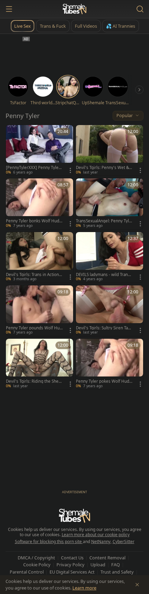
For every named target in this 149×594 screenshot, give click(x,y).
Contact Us (72, 558)
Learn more (84, 588)
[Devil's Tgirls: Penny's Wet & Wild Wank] (109, 150)
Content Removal (107, 558)
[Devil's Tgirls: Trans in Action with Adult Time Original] (39, 257)
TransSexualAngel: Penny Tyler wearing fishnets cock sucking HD (103, 221)
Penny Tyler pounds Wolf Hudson (34, 328)
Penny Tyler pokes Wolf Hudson (103, 381)
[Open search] (140, 9)
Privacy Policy (70, 564)
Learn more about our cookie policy (96, 535)
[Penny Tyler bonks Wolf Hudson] (39, 203)
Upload (97, 564)
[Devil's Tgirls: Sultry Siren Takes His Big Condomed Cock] (109, 310)
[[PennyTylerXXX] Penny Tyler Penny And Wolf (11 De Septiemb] (39, 150)
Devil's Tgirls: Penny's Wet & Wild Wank (102, 168)
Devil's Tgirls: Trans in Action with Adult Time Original (32, 275)
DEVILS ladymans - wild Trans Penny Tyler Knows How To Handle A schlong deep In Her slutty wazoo (104, 275)
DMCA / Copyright (36, 558)
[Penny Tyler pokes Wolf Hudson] (109, 364)
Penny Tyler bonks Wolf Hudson (33, 221)
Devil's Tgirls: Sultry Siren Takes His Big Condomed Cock (104, 328)
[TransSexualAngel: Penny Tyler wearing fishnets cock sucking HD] (109, 203)
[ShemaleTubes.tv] (74, 9)
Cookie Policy (37, 564)
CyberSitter (123, 541)
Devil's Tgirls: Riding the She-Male (33, 381)
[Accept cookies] (137, 584)
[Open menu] (9, 9)
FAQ (115, 564)
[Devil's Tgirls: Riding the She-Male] (39, 364)
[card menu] (70, 170)
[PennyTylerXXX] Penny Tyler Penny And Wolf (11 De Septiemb (34, 168)
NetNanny (101, 541)
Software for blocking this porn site (49, 541)
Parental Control (27, 572)
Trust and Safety (117, 572)
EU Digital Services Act (72, 572)
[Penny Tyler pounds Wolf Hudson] (39, 310)
